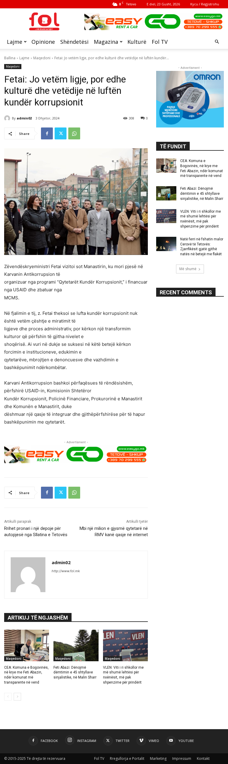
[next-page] (17, 697)
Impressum (181, 758)
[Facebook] (47, 133)
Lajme (14, 41)
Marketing (158, 758)
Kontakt (203, 758)
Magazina (106, 41)
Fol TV (160, 41)
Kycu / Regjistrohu (204, 4)
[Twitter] (60, 133)
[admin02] (8, 118)
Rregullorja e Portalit (127, 758)
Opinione (43, 41)
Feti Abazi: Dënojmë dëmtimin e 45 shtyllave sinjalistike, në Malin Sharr (74, 672)
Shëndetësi (74, 41)
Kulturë (136, 41)
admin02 (24, 118)
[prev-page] (8, 697)
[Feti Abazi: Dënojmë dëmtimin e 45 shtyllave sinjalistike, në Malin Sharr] (75, 645)
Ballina (9, 57)
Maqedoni (41, 57)
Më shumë (188, 268)
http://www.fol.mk (66, 571)
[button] (217, 42)
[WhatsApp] (74, 133)
